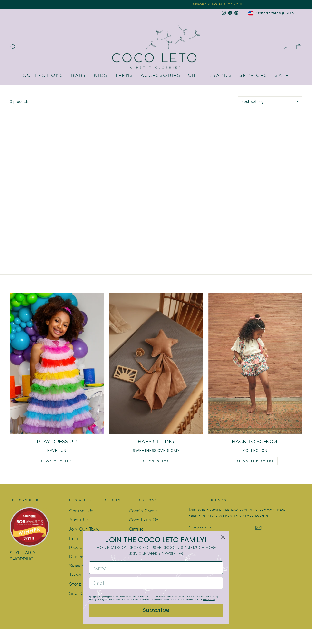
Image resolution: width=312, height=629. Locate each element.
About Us (79, 520)
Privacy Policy (209, 599)
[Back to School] (255, 363)
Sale (282, 76)
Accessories (161, 76)
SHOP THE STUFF (255, 461)
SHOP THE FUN (56, 461)
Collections (43, 76)
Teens (124, 76)
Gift (194, 76)
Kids (100, 76)
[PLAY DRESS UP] (57, 363)
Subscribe (156, 610)
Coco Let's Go (143, 520)
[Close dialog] (223, 536)
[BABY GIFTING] (156, 363)
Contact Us (81, 511)
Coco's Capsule (145, 511)
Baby (79, 76)
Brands (220, 76)
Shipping (78, 566)
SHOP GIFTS (156, 461)
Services (253, 76)
